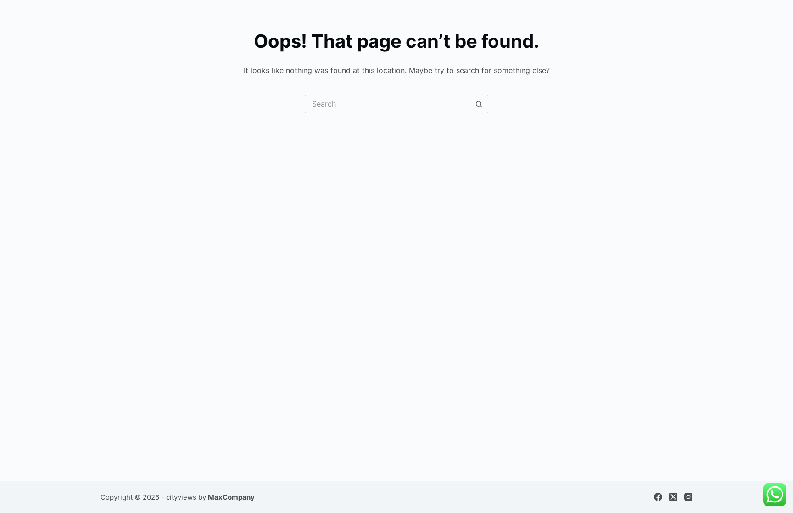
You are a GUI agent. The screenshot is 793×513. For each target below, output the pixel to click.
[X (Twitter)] (673, 497)
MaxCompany (231, 497)
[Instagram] (688, 497)
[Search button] (479, 104)
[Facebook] (658, 497)
